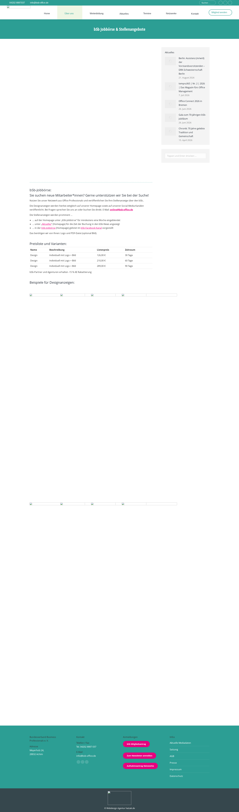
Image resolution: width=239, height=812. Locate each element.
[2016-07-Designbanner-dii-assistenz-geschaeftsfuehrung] (149, 397)
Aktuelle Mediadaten (180, 742)
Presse (173, 762)
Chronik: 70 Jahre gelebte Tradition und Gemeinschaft (192, 132)
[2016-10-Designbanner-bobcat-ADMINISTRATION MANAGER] (149, 606)
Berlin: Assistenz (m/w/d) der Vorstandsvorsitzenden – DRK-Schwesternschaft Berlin (83, 174)
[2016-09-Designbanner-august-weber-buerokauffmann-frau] (118, 606)
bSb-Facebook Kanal (91, 227)
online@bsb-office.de (121, 209)
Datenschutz (176, 776)
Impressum (176, 769)
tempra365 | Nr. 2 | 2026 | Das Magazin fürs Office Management (192, 87)
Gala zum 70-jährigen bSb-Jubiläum (192, 116)
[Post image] (170, 61)
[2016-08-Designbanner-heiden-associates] (88, 321)
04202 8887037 (17, 3)
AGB (172, 756)
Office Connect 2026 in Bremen (190, 103)
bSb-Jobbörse (48, 227)
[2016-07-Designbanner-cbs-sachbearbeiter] (57, 606)
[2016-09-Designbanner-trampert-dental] (88, 606)
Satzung (174, 749)
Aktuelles (46, 224)
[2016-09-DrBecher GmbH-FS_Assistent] (57, 321)
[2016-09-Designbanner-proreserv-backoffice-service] (118, 397)
